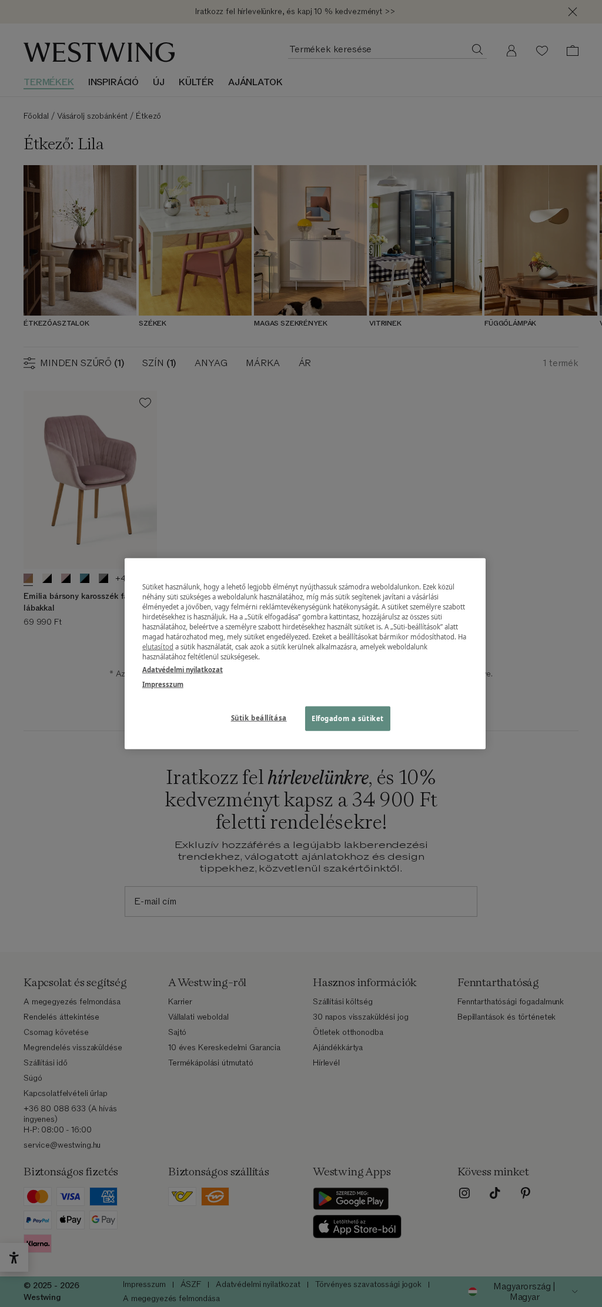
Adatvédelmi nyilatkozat (182, 669)
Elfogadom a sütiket (348, 717)
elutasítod (157, 646)
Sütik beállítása (259, 717)
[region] (305, 653)
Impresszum (162, 683)
